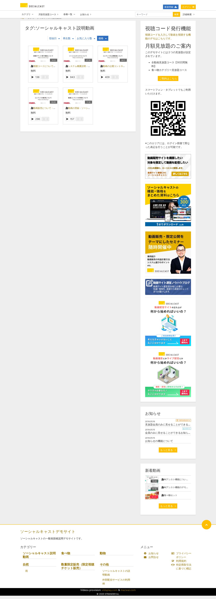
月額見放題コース (47, 14)
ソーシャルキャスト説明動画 (39, 555)
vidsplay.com (109, 590)
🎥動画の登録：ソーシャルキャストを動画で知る (90, 108)
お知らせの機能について (159, 441)
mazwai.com (128, 590)
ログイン (186, 7)
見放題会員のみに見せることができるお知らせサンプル (176, 424)
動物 (103, 553)
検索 (176, 14)
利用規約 (181, 560)
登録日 (53, 38)
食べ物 (65, 553)
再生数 (67, 38)
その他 (104, 564)
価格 (100, 38)
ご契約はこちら (168, 78)
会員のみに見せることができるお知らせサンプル (173, 432)
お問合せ (153, 557)
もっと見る (167, 450)
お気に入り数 (84, 38)
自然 (26, 564)
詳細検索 (187, 14)
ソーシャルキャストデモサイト (47, 531)
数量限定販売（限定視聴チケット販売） (77, 566)
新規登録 (168, 7)
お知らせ (84, 14)
